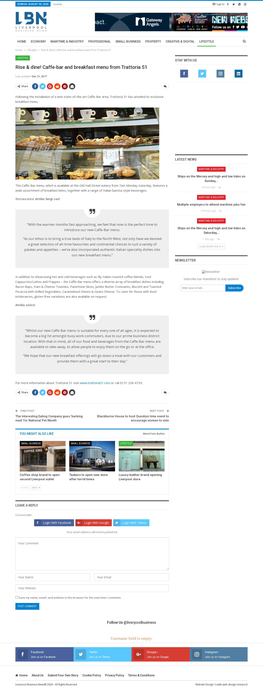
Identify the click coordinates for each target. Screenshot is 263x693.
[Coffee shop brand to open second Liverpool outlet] (43, 456)
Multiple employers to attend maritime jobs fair (211, 204)
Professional (99, 41)
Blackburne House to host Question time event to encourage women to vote (133, 418)
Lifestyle (206, 41)
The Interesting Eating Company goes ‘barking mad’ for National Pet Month (49, 418)
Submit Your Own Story (63, 675)
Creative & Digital (180, 41)
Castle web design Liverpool (231, 684)
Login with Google (96, 523)
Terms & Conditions (141, 675)
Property (153, 41)
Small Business (128, 41)
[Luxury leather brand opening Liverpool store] (142, 456)
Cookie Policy (91, 675)
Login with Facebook (57, 523)
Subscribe (234, 287)
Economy (38, 41)
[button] (171, 22)
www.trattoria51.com (95, 383)
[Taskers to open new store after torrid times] (92, 456)
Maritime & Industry (67, 41)
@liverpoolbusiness (140, 622)
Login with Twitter (134, 523)
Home (21, 41)
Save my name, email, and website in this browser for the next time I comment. (70, 597)
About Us (38, 675)
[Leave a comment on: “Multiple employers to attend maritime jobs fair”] (220, 211)
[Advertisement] (211, 118)
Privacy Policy (114, 675)
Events (58, 4)
